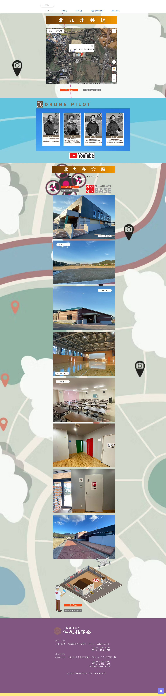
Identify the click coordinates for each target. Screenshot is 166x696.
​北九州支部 (60, 654)
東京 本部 (60, 641)
